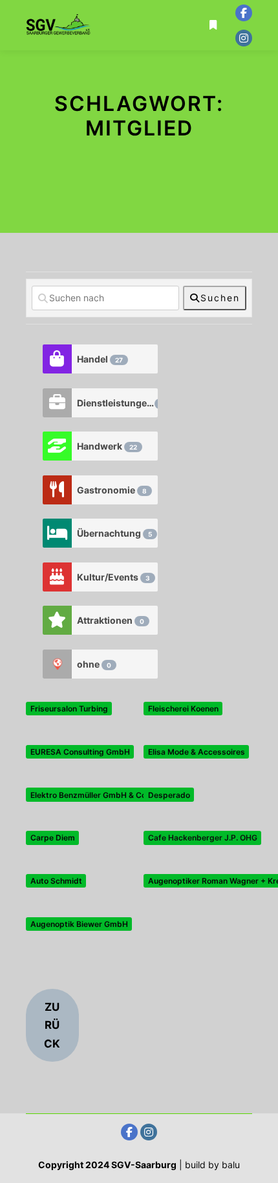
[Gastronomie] (57, 489)
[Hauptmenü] (213, 42)
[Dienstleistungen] (57, 402)
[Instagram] (243, 38)
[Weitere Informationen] (213, 25)
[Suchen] (213, 8)
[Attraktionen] (57, 620)
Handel (100, 358)
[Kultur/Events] (57, 577)
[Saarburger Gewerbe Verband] (58, 25)
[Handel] (57, 358)
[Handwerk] (57, 446)
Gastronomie (112, 489)
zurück (52, 1025)
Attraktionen (110, 620)
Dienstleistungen (117, 402)
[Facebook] (243, 13)
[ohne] (57, 664)
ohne (94, 664)
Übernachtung (114, 533)
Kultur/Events (113, 577)
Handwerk (107, 446)
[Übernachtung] (57, 533)
